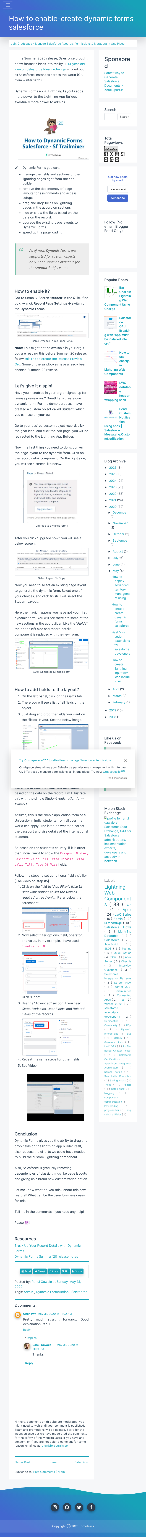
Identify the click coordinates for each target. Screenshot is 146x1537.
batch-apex (118, 1088)
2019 (113, 710)
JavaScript (112, 944)
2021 (113, 500)
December (120, 512)
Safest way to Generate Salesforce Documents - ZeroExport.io (114, 81)
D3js (128, 1025)
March (117, 696)
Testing (126, 948)
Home (52, 1462)
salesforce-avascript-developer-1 (113, 1012)
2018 (113, 717)
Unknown (29, 1314)
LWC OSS (110, 1046)
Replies (31, 1338)
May (116, 571)
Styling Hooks (118, 1080)
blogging (111, 1093)
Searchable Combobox (117, 1076)
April (116, 689)
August (118, 551)
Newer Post (22, 1462)
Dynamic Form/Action (53, 1292)
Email (27, 1271)
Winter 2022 (114, 1004)
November (120, 523)
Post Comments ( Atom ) (50, 1472)
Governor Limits (114, 1042)
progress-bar (112, 1110)
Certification (113, 1021)
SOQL (114, 957)
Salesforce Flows (117, 927)
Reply (27, 1329)
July (116, 558)
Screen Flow (122, 982)
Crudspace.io (114, 771)
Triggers (126, 1084)
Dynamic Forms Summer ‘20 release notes (46, 1256)
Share (54, 1271)
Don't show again (117, 778)
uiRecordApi (113, 923)
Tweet (41, 1271)
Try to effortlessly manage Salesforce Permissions (65, 760)
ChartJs (126, 961)
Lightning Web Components (117, 895)
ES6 (129, 1033)
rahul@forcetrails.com (55, 1445)
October (119, 534)
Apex (127, 909)
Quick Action (123, 953)
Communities (122, 991)
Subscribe (118, 198)
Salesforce (79, 1292)
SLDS (108, 948)
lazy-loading (113, 1106)
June (117, 564)
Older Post (81, 1462)
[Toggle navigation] (8, 5)
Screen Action (114, 1071)
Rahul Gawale (41, 1345)
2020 (113, 507)
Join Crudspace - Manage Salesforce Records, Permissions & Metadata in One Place (67, 43)
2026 (113, 467)
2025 (113, 474)
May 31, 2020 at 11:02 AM (55, 1314)
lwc (128, 905)
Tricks (108, 1084)
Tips (122, 999)
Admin (29, 1292)
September (121, 540)
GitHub (119, 1038)
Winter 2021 (123, 986)
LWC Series (123, 914)
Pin (66, 1271)
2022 (113, 493)
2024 (113, 480)
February (119, 702)
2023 (113, 487)
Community (111, 1025)
